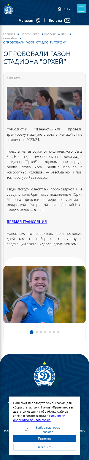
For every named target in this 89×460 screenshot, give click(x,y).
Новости (50, 34)
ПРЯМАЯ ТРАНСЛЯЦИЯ (27, 221)
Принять (44, 438)
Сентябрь (10, 38)
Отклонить (44, 447)
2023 (63, 34)
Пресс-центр (30, 34)
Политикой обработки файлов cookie (39, 418)
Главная (9, 34)
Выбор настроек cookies (48, 430)
